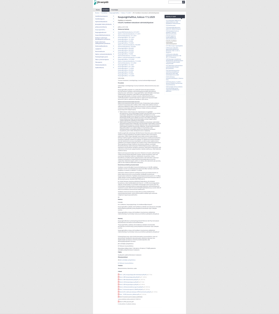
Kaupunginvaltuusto (100, 32)
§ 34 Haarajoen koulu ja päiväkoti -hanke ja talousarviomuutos (172, 32)
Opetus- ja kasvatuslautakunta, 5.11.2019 (129, 34)
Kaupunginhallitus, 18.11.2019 (126, 37)
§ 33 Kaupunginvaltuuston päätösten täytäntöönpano (173, 28)
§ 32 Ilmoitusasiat (170, 25)
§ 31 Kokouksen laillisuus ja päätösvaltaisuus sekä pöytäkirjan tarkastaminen (173, 22)
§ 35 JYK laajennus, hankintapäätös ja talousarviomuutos (171, 37)
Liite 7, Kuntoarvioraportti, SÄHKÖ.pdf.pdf (134, 289)
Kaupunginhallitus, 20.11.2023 (126, 66)
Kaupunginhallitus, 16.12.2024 (126, 75)
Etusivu (98, 10)
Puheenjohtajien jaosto (101, 57)
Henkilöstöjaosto (100, 19)
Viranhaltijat (114, 10)
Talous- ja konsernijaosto (102, 59)
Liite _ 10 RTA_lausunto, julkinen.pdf (132, 294)
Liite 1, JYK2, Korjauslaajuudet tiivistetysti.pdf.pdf (135, 274)
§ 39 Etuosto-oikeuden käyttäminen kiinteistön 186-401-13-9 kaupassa (173, 55)
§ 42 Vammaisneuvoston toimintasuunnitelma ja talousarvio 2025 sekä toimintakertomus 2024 (172, 73)
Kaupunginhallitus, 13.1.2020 (126, 39)
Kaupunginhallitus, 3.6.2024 (125, 72)
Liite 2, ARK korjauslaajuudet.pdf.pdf (133, 277)
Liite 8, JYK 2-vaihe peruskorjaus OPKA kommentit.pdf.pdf (138, 292)
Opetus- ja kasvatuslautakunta (103, 54)
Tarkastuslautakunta (100, 65)
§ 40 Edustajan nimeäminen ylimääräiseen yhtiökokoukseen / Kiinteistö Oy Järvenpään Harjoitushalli (174, 61)
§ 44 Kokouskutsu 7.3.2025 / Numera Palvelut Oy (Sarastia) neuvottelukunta (174, 83)
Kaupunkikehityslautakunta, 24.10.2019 (128, 32)
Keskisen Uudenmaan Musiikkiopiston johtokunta (102, 38)
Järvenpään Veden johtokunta (103, 24)
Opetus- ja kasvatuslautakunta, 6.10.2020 (129, 57)
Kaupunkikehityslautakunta (102, 35)
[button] (183, 2)
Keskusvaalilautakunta (101, 46)
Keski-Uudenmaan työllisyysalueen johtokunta (102, 42)
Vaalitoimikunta (99, 67)
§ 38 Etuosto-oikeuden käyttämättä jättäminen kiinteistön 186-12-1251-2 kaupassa (173, 50)
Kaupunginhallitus (114, 13)
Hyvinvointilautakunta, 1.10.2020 (127, 55)
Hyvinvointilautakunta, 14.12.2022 (127, 63)
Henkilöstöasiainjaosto (101, 16)
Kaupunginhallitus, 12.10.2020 (126, 59)
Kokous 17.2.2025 (126, 13)
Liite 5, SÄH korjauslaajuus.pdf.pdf (132, 284)
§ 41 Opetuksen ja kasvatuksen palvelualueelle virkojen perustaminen (174, 67)
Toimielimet (105, 10)
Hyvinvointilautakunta (101, 21)
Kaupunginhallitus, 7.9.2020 (125, 54)
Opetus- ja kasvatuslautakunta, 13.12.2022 (129, 61)
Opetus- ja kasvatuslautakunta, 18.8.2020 (129, 45)
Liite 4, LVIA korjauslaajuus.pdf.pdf (131, 282)
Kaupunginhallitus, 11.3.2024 (126, 68)
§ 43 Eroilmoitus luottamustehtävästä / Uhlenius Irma (174, 78)
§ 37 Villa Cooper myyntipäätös (174, 46)
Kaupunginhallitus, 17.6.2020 (126, 43)
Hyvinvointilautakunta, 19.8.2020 (127, 46)
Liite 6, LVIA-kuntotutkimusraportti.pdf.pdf (134, 287)
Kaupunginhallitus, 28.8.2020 (126, 50)
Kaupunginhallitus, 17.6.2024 (126, 74)
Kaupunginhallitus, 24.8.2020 (126, 48)
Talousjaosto (98, 62)
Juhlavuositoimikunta (101, 27)
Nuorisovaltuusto (100, 51)
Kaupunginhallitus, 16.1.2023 (126, 65)
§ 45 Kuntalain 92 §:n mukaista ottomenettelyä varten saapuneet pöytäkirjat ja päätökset (174, 89)
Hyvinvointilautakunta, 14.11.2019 (127, 35)
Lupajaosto (98, 49)
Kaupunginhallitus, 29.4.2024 (126, 70)
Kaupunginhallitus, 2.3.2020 (125, 41)
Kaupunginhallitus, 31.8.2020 (126, 52)
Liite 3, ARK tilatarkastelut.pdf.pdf (132, 279)
